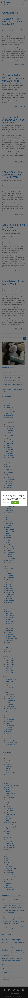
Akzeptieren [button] (15, 502)
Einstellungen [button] (6, 502)
